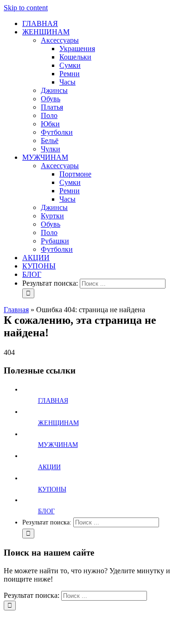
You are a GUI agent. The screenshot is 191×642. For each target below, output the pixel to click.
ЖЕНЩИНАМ (58, 422)
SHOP (87, 622)
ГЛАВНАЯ (53, 400)
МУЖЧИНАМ (58, 444)
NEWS (153, 630)
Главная (16, 310)
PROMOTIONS (142, 622)
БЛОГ (46, 511)
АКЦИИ (49, 467)
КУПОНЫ (52, 489)
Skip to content (26, 8)
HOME (45, 622)
